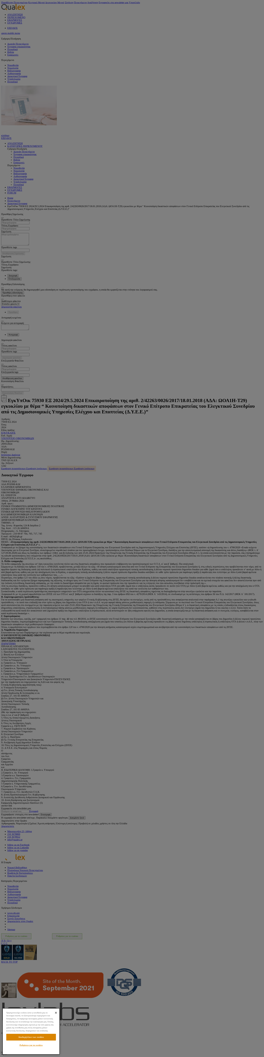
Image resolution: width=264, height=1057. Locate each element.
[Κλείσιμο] (56, 1012)
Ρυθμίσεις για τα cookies (31, 1045)
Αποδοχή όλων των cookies (31, 1037)
